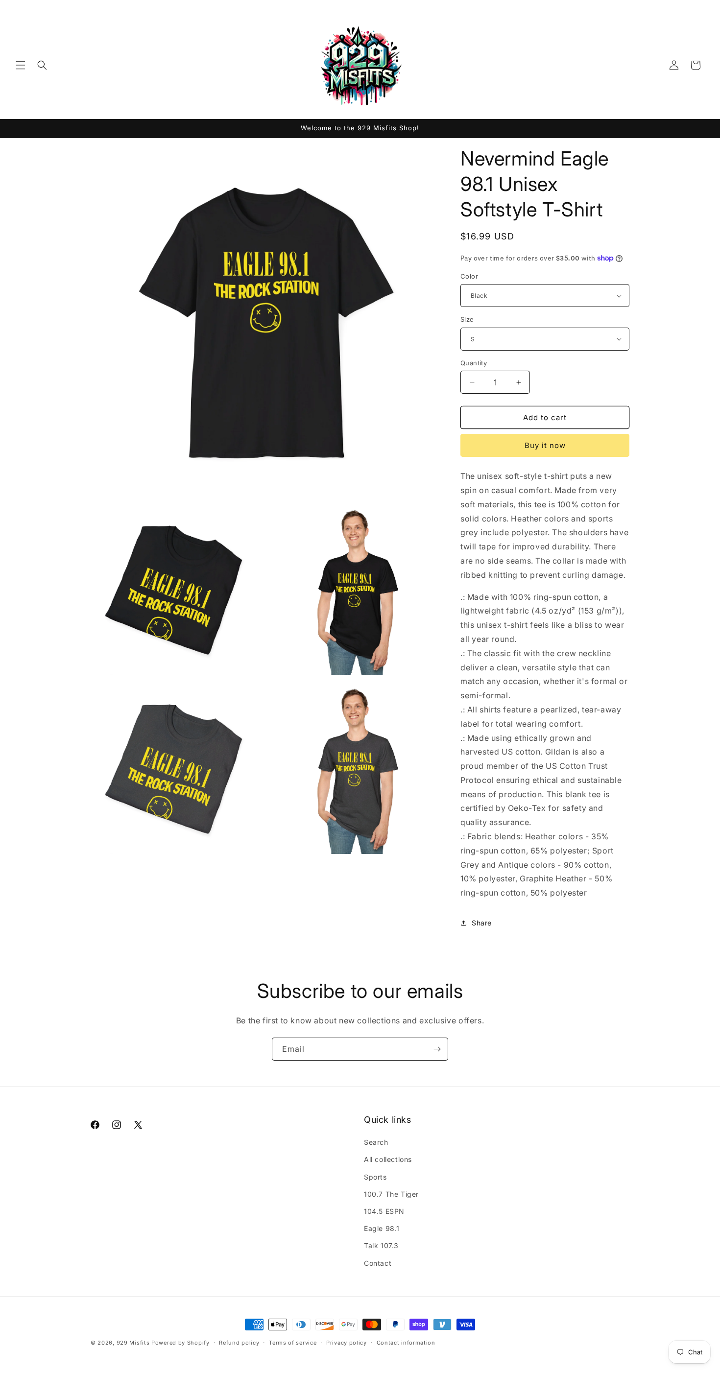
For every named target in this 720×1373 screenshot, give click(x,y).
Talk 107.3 (381, 1245)
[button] (20, 65)
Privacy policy (346, 1342)
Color (469, 276)
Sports (375, 1177)
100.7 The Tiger (391, 1194)
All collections (388, 1159)
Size (467, 319)
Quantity (473, 363)
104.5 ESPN (384, 1211)
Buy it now (545, 445)
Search (376, 1142)
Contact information (406, 1342)
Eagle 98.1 (382, 1228)
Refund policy (239, 1342)
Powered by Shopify (180, 1342)
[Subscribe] (437, 1049)
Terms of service (292, 1342)
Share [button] (482, 923)
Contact (377, 1263)
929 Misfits (133, 1342)
